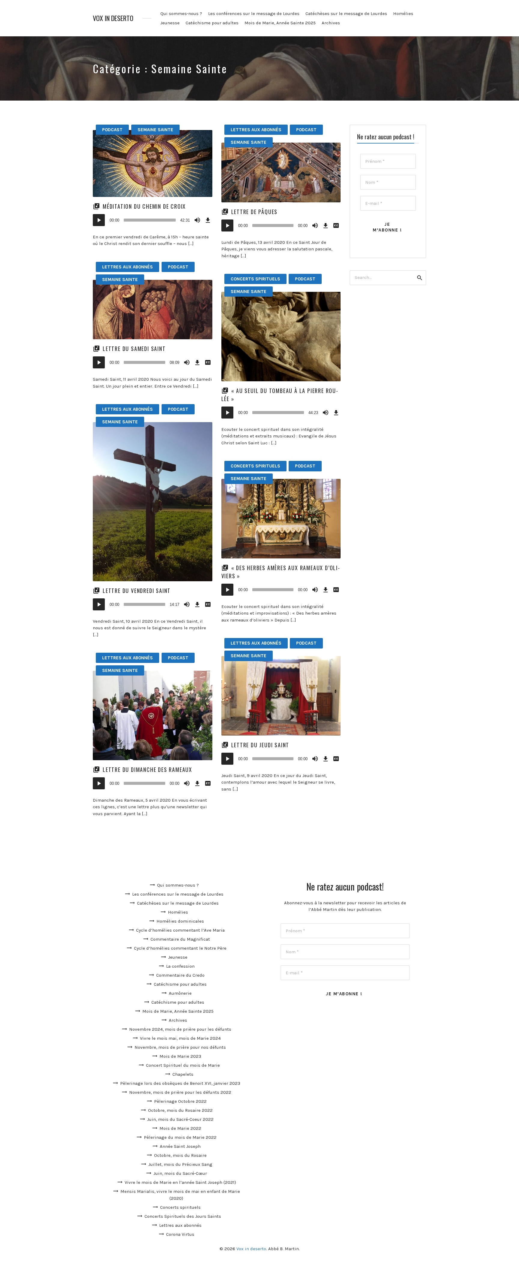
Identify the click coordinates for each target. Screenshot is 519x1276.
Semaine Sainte (155, 129)
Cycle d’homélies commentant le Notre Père (180, 948)
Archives (331, 23)
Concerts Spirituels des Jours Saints (182, 1216)
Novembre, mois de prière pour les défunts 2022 (180, 1092)
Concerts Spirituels (255, 279)
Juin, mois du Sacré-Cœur (180, 1173)
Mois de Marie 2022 (180, 1128)
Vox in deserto (113, 18)
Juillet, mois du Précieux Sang (180, 1164)
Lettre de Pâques (254, 212)
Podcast (112, 129)
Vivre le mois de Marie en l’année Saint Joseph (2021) (180, 1182)
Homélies (403, 13)
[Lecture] (99, 220)
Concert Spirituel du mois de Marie (183, 1065)
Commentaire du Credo (180, 975)
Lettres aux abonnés (256, 129)
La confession (180, 966)
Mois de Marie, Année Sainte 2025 (280, 23)
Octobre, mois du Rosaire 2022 (180, 1110)
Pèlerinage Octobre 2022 (180, 1101)
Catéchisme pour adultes (212, 23)
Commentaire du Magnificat (180, 939)
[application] (152, 220)
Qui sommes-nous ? (181, 13)
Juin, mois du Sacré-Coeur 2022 (180, 1119)
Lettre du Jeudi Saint (260, 745)
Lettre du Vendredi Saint (137, 590)
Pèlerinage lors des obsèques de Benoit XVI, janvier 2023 (180, 1083)
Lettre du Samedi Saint (134, 348)
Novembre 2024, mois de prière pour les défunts (180, 1029)
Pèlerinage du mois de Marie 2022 (180, 1137)
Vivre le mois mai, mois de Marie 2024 (180, 1038)
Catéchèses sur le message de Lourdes (346, 13)
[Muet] (197, 220)
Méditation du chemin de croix (144, 206)
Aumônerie (180, 993)
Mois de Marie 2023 (180, 1056)
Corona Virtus (180, 1234)
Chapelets (182, 1074)
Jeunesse (170, 23)
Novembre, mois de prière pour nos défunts (180, 1047)
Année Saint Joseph (180, 1146)
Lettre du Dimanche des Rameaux (147, 769)
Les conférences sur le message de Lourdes (253, 13)
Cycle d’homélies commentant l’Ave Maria (180, 930)
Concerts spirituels (180, 1207)
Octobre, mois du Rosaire (180, 1155)
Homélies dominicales (180, 921)
